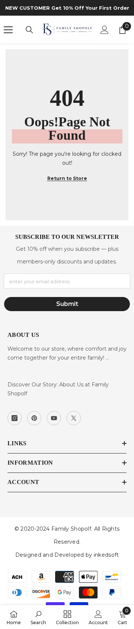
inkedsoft (106, 554)
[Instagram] (14, 418)
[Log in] (104, 30)
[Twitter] (74, 418)
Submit (67, 303)
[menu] (8, 29)
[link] (38, 617)
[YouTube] (54, 418)
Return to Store (67, 178)
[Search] (29, 29)
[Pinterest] (34, 418)
